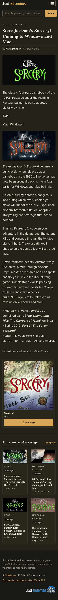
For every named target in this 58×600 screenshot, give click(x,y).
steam (32, 351)
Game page (29, 422)
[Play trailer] (29, 146)
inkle (4, 351)
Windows (45, 351)
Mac (19, 351)
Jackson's (11, 351)
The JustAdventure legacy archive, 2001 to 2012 (23, 580)
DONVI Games (11, 575)
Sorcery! (25, 351)
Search (51, 13)
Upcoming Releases (13, 24)
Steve (37, 351)
